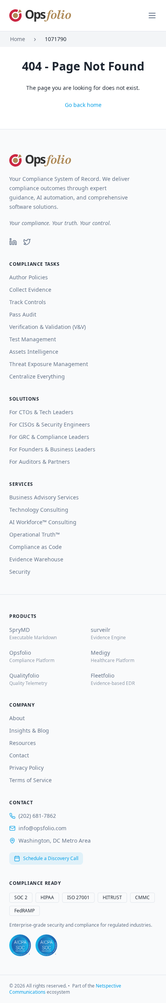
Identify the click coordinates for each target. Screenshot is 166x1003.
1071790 (55, 39)
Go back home (83, 104)
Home (17, 39)
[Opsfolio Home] (40, 15)
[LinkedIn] (13, 242)
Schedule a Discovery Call (50, 858)
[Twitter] (27, 242)
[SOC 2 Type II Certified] (46, 945)
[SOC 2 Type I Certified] (20, 945)
